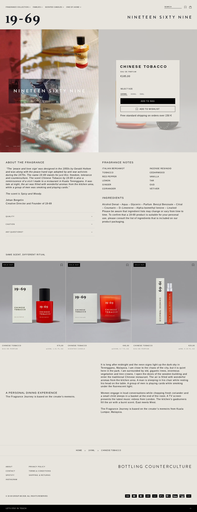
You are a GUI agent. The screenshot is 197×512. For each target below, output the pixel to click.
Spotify (10, 475)
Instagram (11, 479)
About (9, 467)
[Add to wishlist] (61, 265)
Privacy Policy (37, 467)
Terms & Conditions (40, 471)
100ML (123, 94)
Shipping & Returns (39, 475)
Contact (10, 471)
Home (79, 450)
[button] (17, 7)
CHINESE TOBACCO (11, 345)
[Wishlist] (185, 7)
